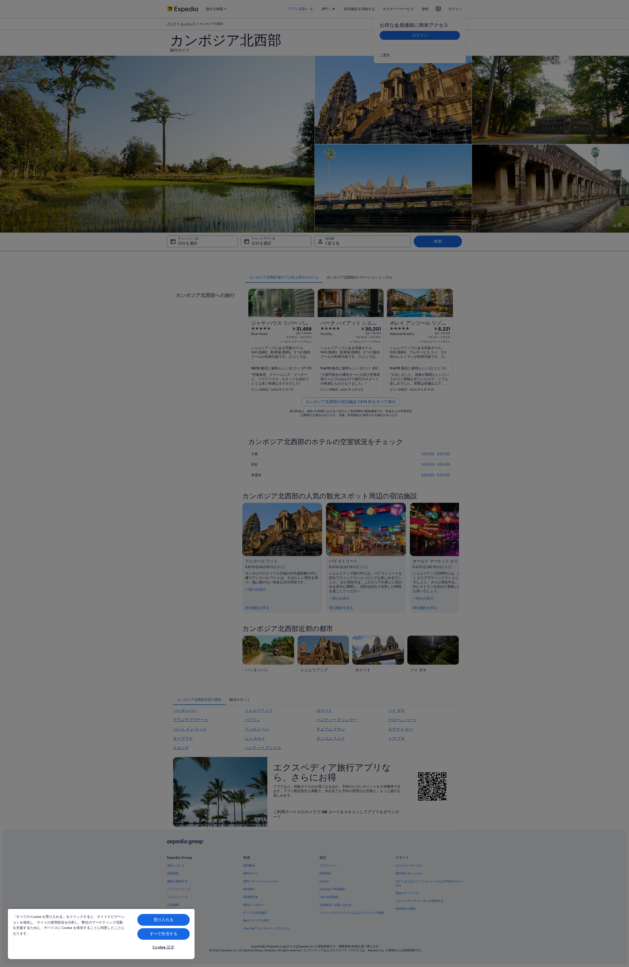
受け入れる (163, 919)
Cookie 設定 (163, 947)
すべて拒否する (163, 933)
